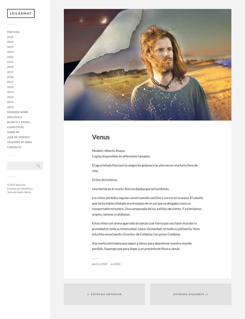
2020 (10, 67)
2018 (10, 77)
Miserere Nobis (17, 112)
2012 (10, 107)
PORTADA (13, 32)
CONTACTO (14, 147)
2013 (10, 102)
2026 (10, 36)
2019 (10, 72)
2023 (10, 52)
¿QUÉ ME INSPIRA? (18, 137)
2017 (10, 82)
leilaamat (21, 13)
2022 (10, 57)
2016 (10, 87)
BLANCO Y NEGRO (18, 122)
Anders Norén (24, 192)
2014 (10, 97)
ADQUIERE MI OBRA (19, 142)
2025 (10, 41)
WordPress (26, 188)
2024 (10, 46)
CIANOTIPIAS (15, 127)
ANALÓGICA (14, 117)
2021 (10, 62)
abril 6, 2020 (99, 264)
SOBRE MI (13, 132)
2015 (10, 92)
